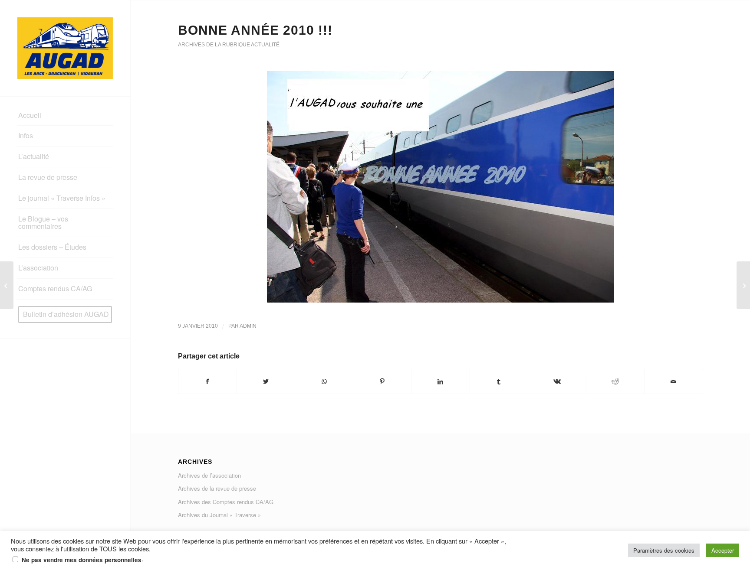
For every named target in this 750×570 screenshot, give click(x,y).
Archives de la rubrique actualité (229, 45)
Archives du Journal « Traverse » (219, 515)
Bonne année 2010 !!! (255, 30)
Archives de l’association (209, 475)
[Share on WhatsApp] (324, 381)
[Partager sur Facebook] (207, 381)
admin (248, 326)
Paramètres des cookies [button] (663, 550)
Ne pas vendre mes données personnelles (81, 560)
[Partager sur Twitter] (266, 381)
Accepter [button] (722, 550)
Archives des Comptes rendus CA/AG (225, 502)
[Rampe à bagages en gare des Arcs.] (6, 285)
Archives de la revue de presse (217, 488)
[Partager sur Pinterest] (382, 381)
